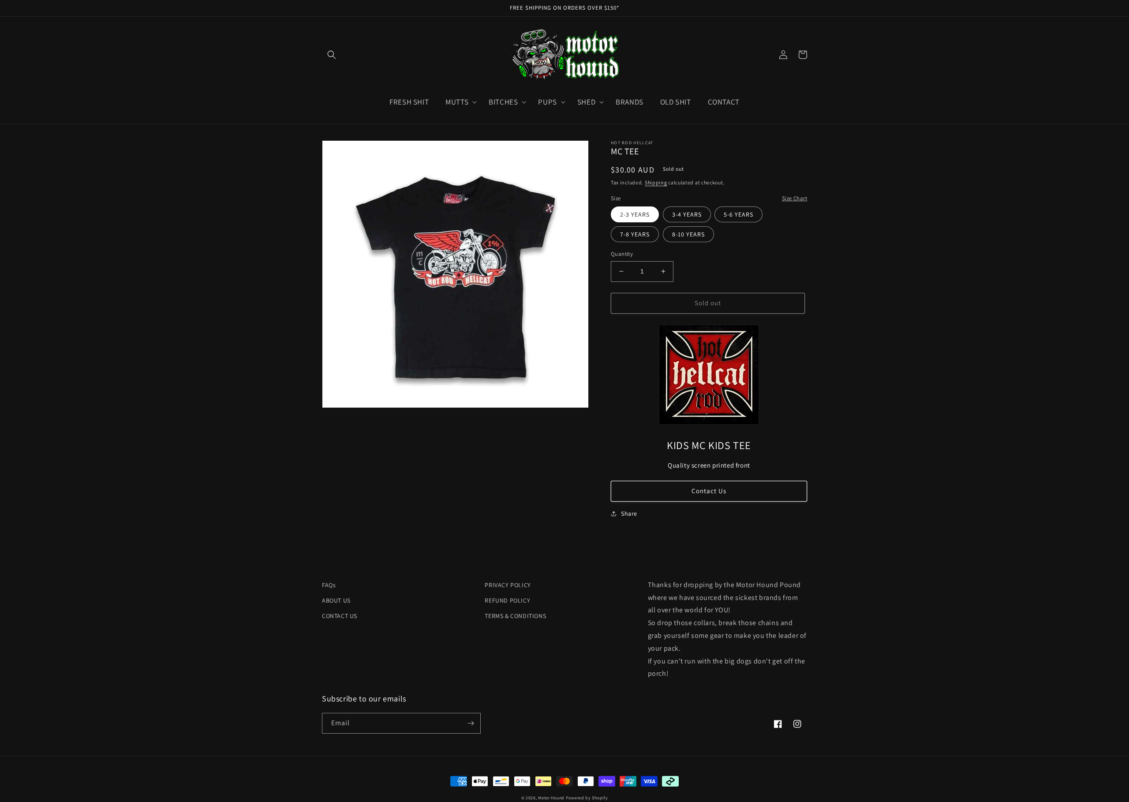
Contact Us (709, 491)
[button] (331, 54)
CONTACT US (339, 616)
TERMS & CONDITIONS (515, 616)
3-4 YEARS (687, 214)
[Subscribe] (470, 723)
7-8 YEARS (635, 234)
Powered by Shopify (587, 798)
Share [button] (629, 513)
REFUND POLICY (507, 600)
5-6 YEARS (738, 214)
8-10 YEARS (688, 234)
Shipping (656, 182)
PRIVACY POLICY (508, 585)
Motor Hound (551, 798)
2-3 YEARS (635, 214)
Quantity (622, 254)
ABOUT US (336, 600)
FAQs (329, 585)
